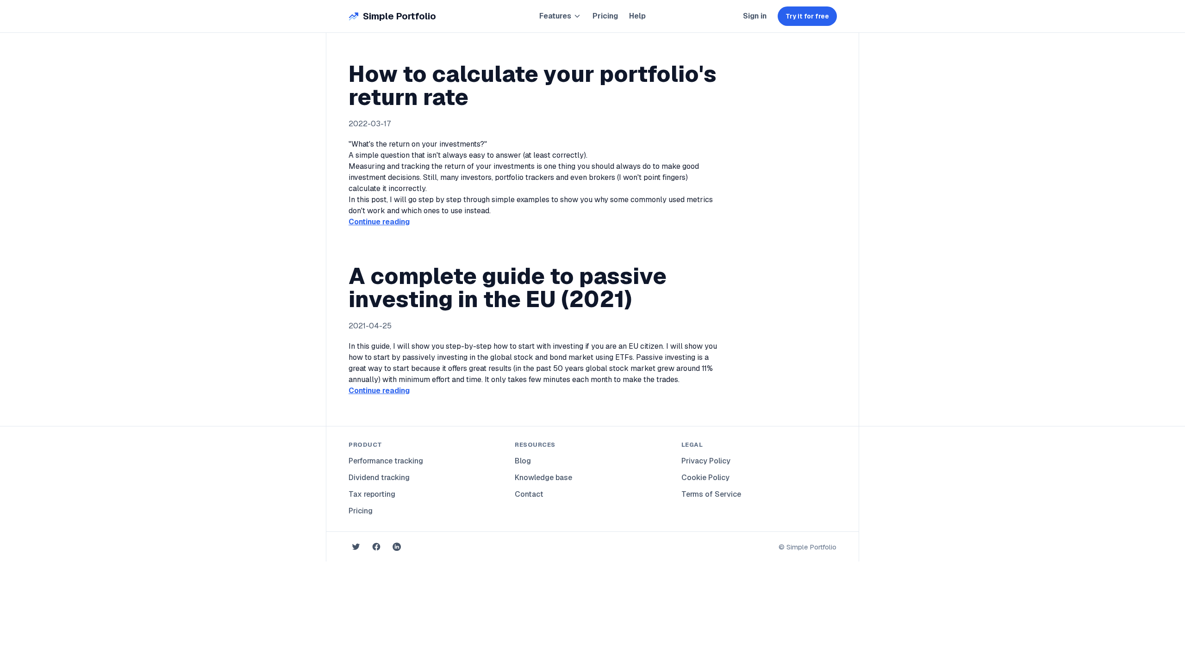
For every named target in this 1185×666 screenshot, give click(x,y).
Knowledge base (543, 477)
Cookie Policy (705, 477)
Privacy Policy (705, 461)
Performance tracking (386, 461)
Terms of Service (711, 494)
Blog (523, 461)
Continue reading (379, 222)
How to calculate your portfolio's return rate (533, 85)
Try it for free (807, 16)
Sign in (755, 16)
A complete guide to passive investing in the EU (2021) (508, 288)
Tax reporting (372, 494)
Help (637, 16)
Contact (529, 494)
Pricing (605, 16)
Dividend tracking (379, 477)
